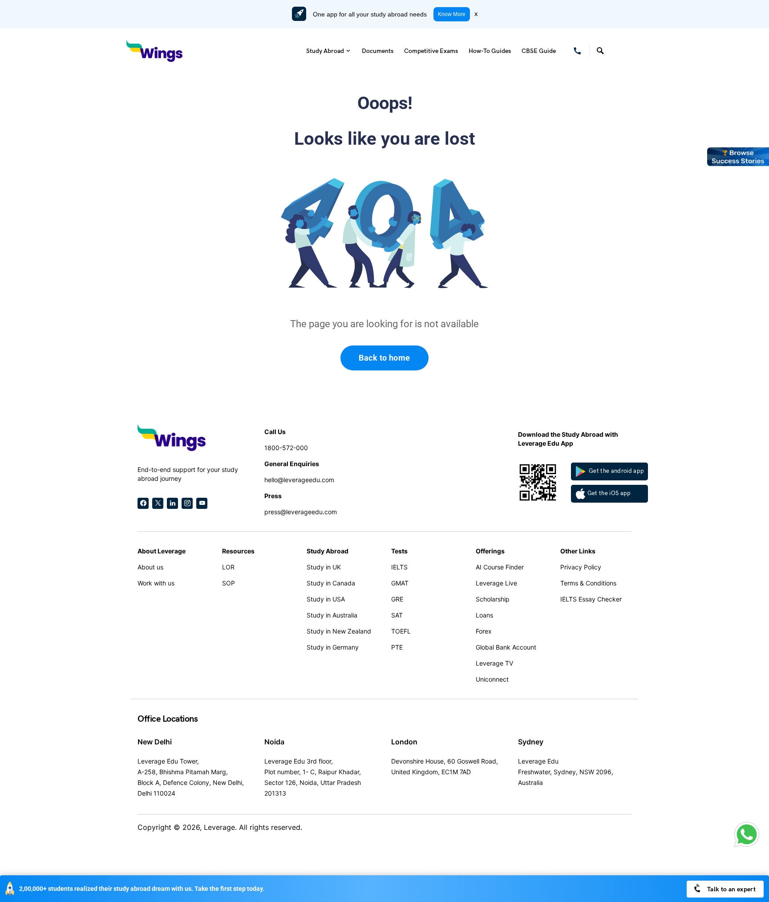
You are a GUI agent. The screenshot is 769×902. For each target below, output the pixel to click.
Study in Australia (332, 615)
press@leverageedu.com (300, 512)
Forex (484, 631)
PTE (397, 647)
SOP (228, 583)
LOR (228, 567)
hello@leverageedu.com (299, 480)
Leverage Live (496, 583)
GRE (397, 599)
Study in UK (324, 567)
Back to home (384, 357)
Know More (451, 14)
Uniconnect (492, 679)
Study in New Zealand (339, 631)
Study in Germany (333, 647)
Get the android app (615, 471)
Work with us (156, 583)
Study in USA (326, 599)
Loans (484, 615)
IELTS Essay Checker (591, 599)
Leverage (219, 827)
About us (150, 567)
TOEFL (401, 631)
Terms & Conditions (588, 583)
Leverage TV (494, 663)
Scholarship (493, 599)
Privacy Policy (580, 567)
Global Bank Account (506, 647)
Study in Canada (331, 583)
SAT (397, 615)
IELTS (399, 567)
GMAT (400, 583)
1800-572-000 (286, 447)
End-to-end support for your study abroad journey (188, 474)
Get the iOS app (609, 493)
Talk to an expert (731, 889)
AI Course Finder (500, 567)
